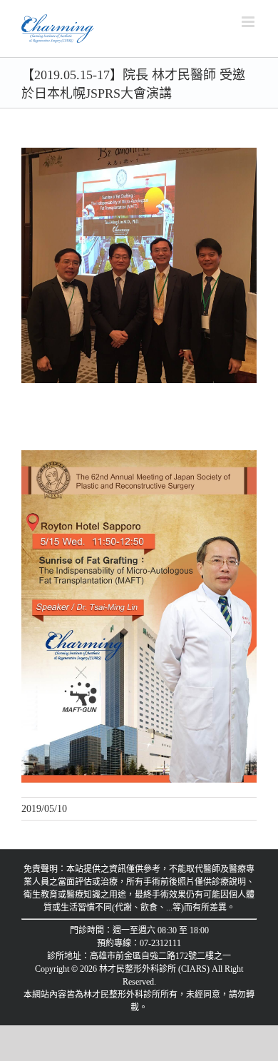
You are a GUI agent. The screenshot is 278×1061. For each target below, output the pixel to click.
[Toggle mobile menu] (249, 21)
